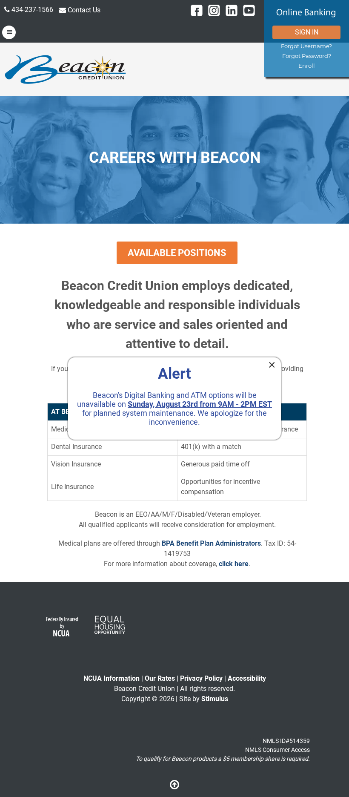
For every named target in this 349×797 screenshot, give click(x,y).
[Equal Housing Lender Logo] (109, 629)
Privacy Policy (201, 678)
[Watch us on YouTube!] (249, 10)
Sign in (306, 32)
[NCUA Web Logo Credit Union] (61, 629)
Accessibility (247, 678)
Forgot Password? (306, 56)
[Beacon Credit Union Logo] (66, 69)
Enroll (306, 66)
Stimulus (214, 699)
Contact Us (83, 10)
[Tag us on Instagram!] (214, 10)
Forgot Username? (306, 46)
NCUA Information (111, 678)
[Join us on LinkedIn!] (231, 10)
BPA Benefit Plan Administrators (211, 543)
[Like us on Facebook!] (196, 10)
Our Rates (160, 678)
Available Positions (177, 252)
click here (234, 564)
